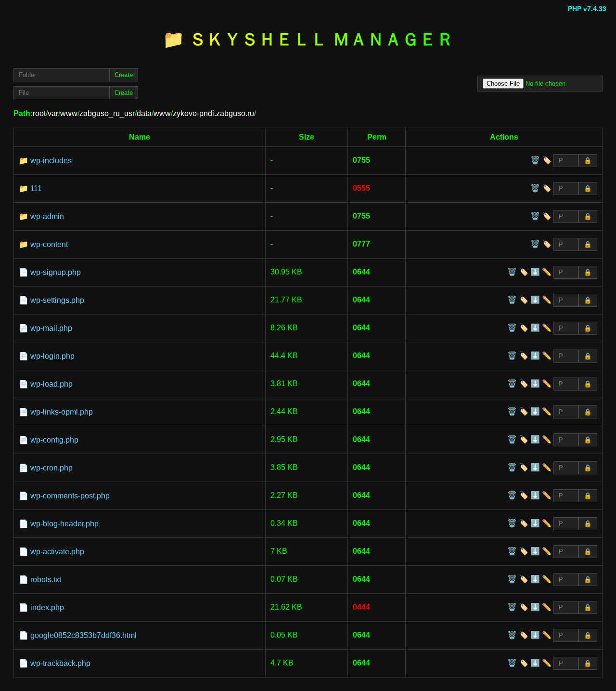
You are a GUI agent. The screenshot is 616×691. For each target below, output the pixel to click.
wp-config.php (54, 440)
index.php (47, 607)
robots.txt (45, 579)
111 (36, 188)
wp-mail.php (51, 328)
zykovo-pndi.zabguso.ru (213, 113)
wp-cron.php (51, 468)
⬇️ (535, 272)
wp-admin (47, 216)
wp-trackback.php (60, 663)
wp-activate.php (57, 552)
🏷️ (547, 160)
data (144, 113)
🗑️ (535, 160)
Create (124, 74)
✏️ (547, 272)
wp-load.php (51, 384)
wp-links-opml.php (61, 412)
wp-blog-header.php (64, 524)
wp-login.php (52, 356)
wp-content (49, 244)
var (53, 113)
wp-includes (51, 160)
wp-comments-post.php (70, 496)
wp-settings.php (57, 300)
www (68, 113)
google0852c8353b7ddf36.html (83, 635)
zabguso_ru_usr (107, 113)
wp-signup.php (55, 272)
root (39, 113)
